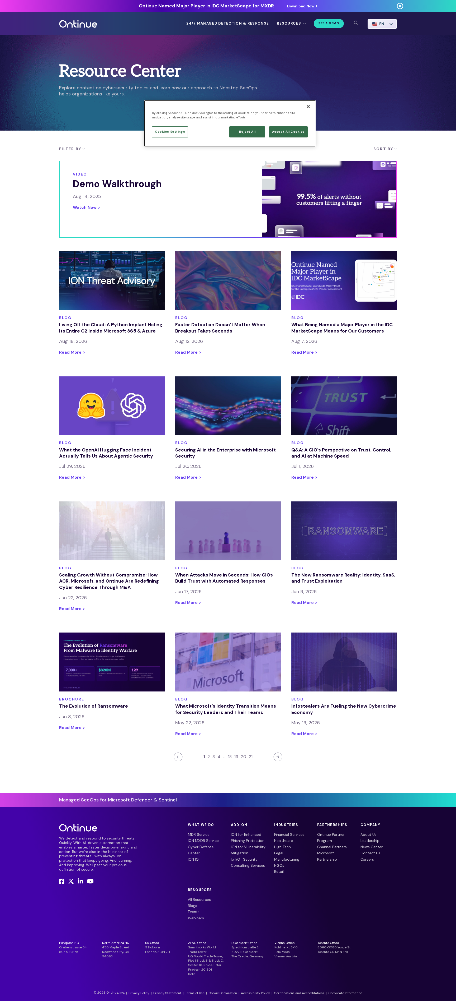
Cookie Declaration (222, 993)
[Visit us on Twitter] (71, 881)
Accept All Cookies (288, 132)
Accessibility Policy (255, 993)
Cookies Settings (170, 132)
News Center (371, 847)
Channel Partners (332, 847)
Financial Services (289, 834)
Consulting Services (248, 865)
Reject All (247, 132)
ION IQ (193, 859)
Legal (278, 853)
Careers (367, 859)
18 (230, 756)
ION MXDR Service (203, 840)
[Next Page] (277, 757)
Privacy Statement (167, 993)
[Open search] (356, 23)
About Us (368, 834)
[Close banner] (400, 6)
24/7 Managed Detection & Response (227, 23)
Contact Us (370, 853)
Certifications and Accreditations (299, 993)
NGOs (279, 865)
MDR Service (199, 834)
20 (243, 756)
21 (251, 756)
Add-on (239, 825)
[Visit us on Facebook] (61, 881)
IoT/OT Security (244, 859)
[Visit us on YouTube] (90, 881)
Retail (279, 871)
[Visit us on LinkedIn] (80, 881)
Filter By (70, 148)
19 (236, 756)
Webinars (196, 918)
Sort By (383, 148)
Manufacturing (286, 859)
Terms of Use (195, 993)
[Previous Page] (178, 757)
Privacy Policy (139, 993)
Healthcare (283, 840)
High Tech (282, 847)
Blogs (192, 905)
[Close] (308, 106)
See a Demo (329, 23)
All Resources (199, 899)
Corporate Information (345, 993)
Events (194, 911)
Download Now (300, 6)
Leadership (369, 840)
